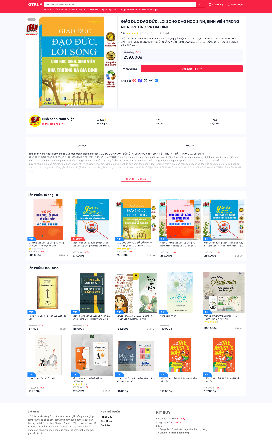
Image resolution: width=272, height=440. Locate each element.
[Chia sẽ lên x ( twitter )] (146, 81)
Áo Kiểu (59, 9)
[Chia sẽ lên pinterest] (134, 81)
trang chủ (106, 416)
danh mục (106, 425)
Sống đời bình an (168, 316)
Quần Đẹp (107, 9)
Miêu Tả (190, 145)
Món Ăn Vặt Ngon (150, 9)
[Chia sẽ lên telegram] (156, 81)
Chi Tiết (82, 145)
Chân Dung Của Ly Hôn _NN (42, 378)
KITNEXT (176, 422)
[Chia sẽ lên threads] (151, 81)
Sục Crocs (49, 9)
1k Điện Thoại (94, 9)
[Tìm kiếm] (200, 4)
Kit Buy (181, 418)
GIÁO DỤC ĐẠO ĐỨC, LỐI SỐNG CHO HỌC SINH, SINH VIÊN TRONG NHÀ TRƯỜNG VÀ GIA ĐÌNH (134, 245)
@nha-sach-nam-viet (53, 123)
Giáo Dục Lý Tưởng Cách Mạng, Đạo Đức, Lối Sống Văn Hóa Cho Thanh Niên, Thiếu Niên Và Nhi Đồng (223, 245)
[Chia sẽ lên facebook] (140, 81)
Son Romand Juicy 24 (75, 9)
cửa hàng (106, 421)
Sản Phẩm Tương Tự (42, 195)
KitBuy (34, 4)
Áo (115, 9)
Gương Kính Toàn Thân (129, 9)
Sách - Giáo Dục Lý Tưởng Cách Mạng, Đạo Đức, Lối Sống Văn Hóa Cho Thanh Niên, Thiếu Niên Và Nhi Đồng (91, 245)
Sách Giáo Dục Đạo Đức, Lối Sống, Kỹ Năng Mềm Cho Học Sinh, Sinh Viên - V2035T (177, 245)
